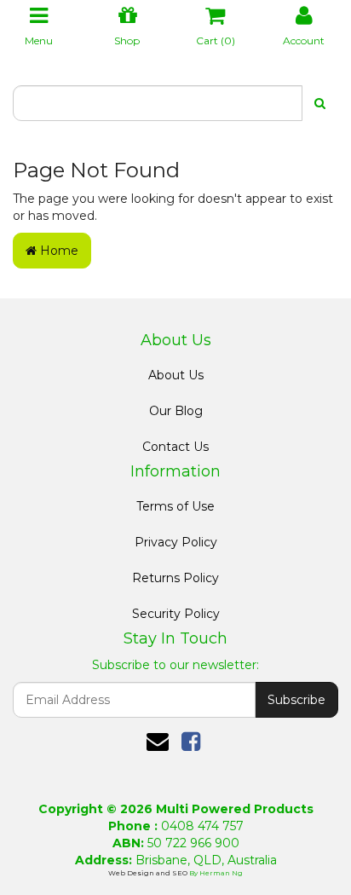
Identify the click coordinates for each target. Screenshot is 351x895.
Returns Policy (175, 578)
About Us (176, 375)
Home (57, 250)
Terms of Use (175, 506)
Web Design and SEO (148, 873)
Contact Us (175, 446)
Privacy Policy (176, 542)
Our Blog (176, 411)
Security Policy (176, 613)
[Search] (320, 103)
